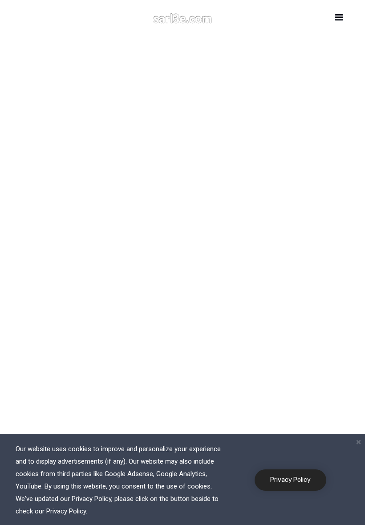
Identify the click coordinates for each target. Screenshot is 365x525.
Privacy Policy (290, 480)
